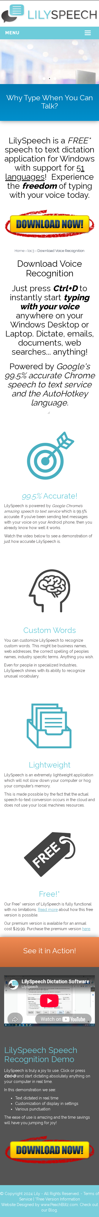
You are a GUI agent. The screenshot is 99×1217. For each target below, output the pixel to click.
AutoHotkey (64, 393)
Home (19, 251)
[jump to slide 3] (55, 78)
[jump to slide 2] (49, 78)
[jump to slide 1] (44, 78)
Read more (48, 909)
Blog (52, 1210)
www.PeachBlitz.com (59, 1204)
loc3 (31, 251)
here (86, 929)
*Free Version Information (57, 1199)
